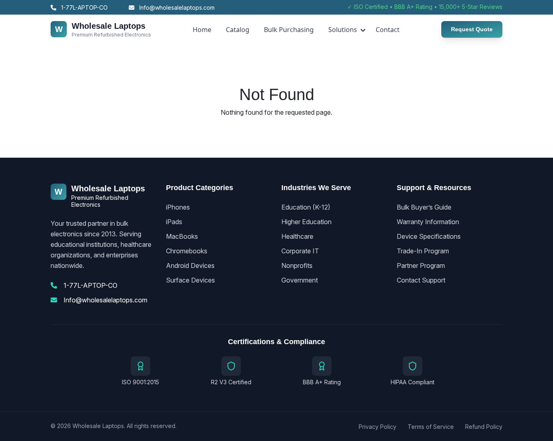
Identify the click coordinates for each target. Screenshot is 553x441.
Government (299, 280)
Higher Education (306, 222)
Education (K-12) (305, 207)
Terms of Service (431, 426)
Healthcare (297, 236)
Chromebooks (186, 251)
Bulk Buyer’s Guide (424, 207)
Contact (388, 29)
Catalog (237, 29)
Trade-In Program (423, 251)
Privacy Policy (377, 426)
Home (202, 29)
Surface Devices (190, 280)
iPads (174, 222)
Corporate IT (300, 251)
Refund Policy (483, 426)
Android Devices (190, 265)
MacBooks (182, 236)
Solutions (342, 29)
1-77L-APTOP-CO (84, 7)
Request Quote (472, 29)
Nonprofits (297, 265)
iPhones (178, 207)
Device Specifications (429, 236)
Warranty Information (428, 222)
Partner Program (421, 265)
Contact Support (421, 280)
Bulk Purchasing (289, 29)
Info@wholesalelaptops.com (176, 7)
